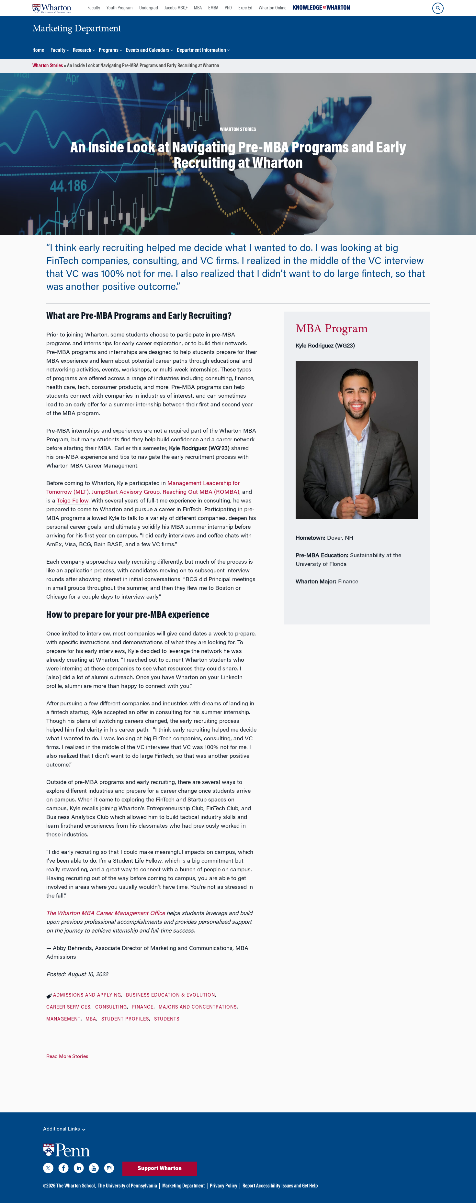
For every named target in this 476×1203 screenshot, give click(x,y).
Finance (142, 1007)
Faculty (93, 8)
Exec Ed (245, 8)
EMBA (213, 8)
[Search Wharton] (438, 8)
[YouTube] (94, 1169)
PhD (228, 8)
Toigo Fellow (72, 501)
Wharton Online (273, 8)
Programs (109, 50)
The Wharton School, (76, 1186)
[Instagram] (109, 1169)
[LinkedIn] (79, 1169)
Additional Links (62, 1129)
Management (63, 1019)
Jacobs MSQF (175, 8)
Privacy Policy (223, 1186)
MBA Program (332, 329)
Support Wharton (160, 1168)
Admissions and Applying (87, 995)
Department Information (201, 50)
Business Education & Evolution (170, 995)
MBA (198, 8)
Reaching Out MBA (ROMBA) (201, 492)
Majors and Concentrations (198, 1007)
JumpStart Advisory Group (126, 492)
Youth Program (120, 8)
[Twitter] (48, 1169)
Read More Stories (67, 1056)
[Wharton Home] (51, 8)
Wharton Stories (47, 66)
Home (38, 50)
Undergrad (148, 8)
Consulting (111, 1007)
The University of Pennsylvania (127, 1186)
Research (82, 50)
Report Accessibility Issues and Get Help (280, 1186)
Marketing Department (183, 1186)
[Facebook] (63, 1169)
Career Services (68, 1007)
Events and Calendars (147, 50)
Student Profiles (125, 1019)
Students (166, 1019)
